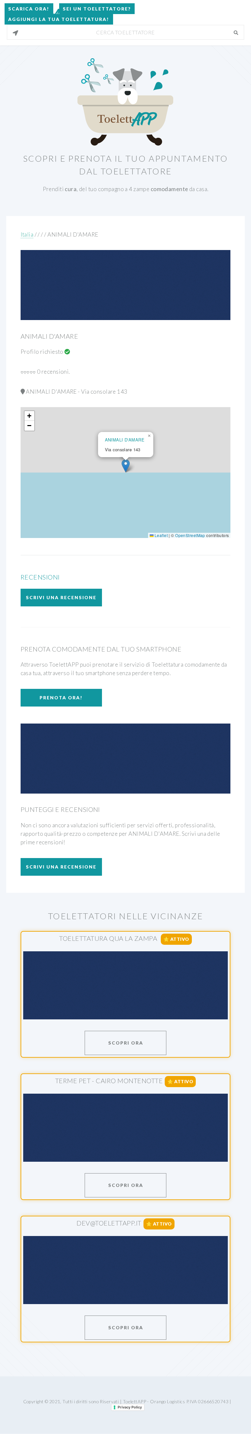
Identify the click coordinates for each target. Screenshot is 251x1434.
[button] (126, 466)
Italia (27, 234)
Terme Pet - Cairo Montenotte (109, 1080)
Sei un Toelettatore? (97, 8)
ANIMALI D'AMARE (72, 234)
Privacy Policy (130, 1407)
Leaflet (161, 535)
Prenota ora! (61, 697)
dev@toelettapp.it (108, 1223)
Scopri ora (125, 1043)
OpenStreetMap (190, 535)
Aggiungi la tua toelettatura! (58, 19)
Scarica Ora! (28, 8)
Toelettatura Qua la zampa (109, 938)
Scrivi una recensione (61, 597)
